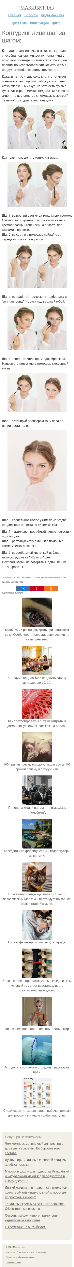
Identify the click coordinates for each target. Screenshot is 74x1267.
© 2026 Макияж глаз (15, 1247)
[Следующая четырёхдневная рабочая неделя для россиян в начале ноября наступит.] (37, 1105)
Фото (56, 22)
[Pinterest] (37, 588)
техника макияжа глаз (24, 577)
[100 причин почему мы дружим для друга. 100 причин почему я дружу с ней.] (37, 759)
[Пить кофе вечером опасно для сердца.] (37, 937)
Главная (14, 15)
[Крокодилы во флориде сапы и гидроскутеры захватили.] (37, 846)
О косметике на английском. (25, 1227)
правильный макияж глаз (48, 577)
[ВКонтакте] (23, 588)
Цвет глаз (19, 22)
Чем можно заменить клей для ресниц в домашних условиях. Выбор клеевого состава (34, 1148)
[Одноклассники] (51, 588)
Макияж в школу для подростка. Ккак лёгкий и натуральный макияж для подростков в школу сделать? (37, 1176)
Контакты (10, 1252)
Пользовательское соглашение (31, 1252)
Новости (31, 15)
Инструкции (39, 22)
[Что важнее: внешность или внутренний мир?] (37, 1024)
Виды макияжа (52, 15)
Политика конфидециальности (20, 1256)
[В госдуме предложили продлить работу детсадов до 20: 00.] (37, 673)
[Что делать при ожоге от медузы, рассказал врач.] (37, 1062)
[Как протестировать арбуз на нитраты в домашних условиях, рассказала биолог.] (37, 716)
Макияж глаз (36, 7)
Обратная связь (13, 1262)
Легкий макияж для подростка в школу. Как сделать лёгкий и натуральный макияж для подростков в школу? (36, 1192)
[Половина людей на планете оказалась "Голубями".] (37, 802)
